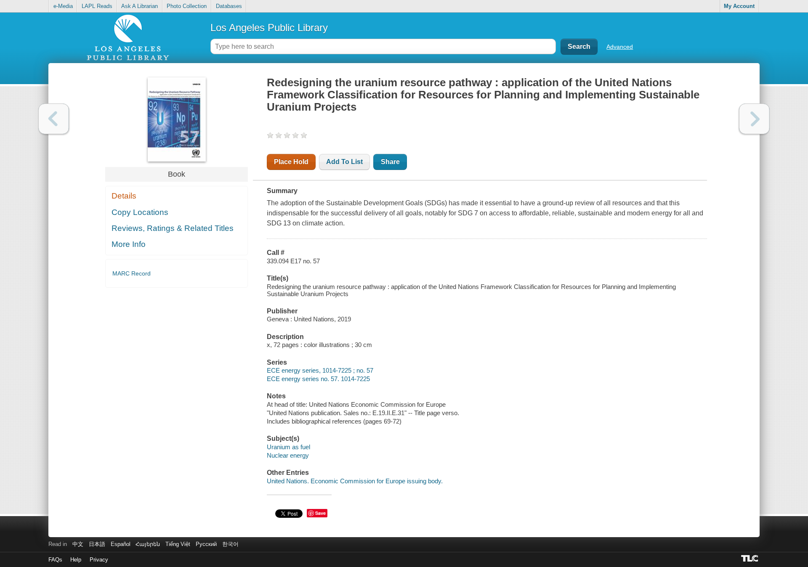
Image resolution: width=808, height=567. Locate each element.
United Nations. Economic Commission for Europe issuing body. (355, 481)
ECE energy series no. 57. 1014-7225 (318, 378)
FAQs (55, 559)
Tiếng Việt (177, 544)
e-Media (63, 6)
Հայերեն (148, 544)
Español (120, 544)
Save (320, 513)
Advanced (619, 46)
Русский (206, 544)
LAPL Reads (97, 6)
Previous (53, 118)
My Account (739, 6)
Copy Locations (140, 212)
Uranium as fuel (288, 446)
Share (390, 161)
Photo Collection (187, 6)
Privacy (99, 559)
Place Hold (291, 161)
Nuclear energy (288, 455)
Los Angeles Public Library (269, 27)
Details (124, 195)
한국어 (230, 544)
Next (754, 118)
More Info (129, 244)
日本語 (97, 544)
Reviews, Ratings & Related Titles (173, 228)
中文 (77, 544)
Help (75, 559)
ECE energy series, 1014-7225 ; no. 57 (320, 370)
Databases (229, 6)
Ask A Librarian (139, 6)
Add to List (344, 161)
